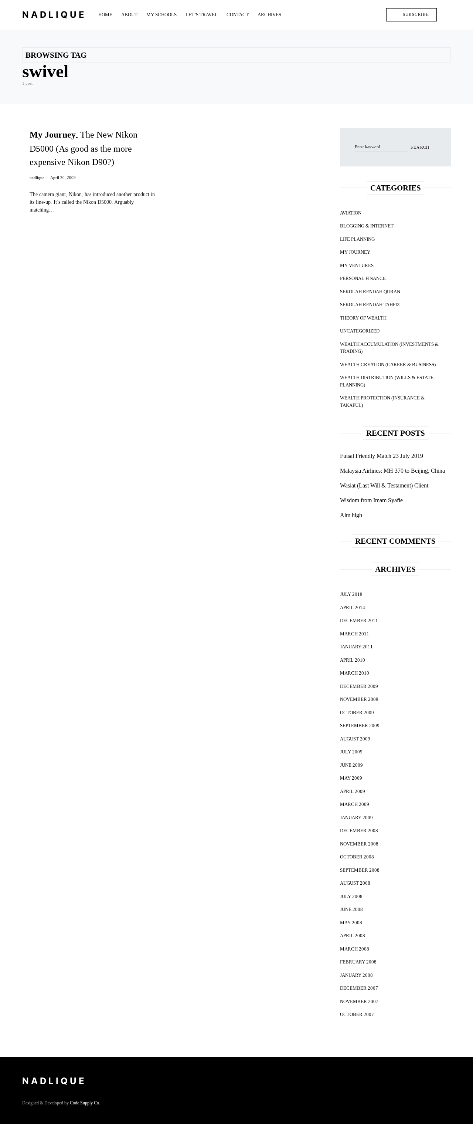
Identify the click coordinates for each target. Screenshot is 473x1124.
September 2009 (360, 725)
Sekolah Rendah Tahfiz (370, 304)
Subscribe (416, 14)
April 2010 (352, 660)
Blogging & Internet (367, 226)
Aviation (350, 213)
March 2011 (354, 634)
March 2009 (354, 804)
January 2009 (356, 817)
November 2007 (359, 1001)
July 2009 (351, 752)
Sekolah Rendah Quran (370, 291)
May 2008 (351, 922)
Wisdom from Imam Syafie (371, 500)
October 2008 (357, 857)
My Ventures (357, 265)
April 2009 (352, 791)
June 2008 (351, 909)
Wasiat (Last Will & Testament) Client (384, 485)
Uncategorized (360, 331)
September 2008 (360, 870)
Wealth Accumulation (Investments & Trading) (389, 347)
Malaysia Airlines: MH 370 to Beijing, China (392, 471)
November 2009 (359, 699)
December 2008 (359, 830)
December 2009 (359, 686)
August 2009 (355, 739)
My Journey (355, 252)
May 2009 (351, 778)
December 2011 (359, 620)
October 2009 (357, 712)
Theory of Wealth (363, 318)
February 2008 (358, 962)
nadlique (37, 177)
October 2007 (357, 1014)
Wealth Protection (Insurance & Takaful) (382, 401)
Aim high (351, 515)
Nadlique (54, 14)
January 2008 (356, 975)
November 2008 (359, 844)
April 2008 (352, 935)
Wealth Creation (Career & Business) (388, 364)
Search (420, 147)
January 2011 (356, 646)
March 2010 (354, 673)
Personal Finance (363, 278)
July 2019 (351, 594)
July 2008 (351, 896)
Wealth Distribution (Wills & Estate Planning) (386, 381)
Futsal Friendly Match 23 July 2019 (381, 456)
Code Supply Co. (85, 1103)
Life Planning (357, 239)
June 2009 (351, 765)
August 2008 (355, 883)
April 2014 (352, 607)
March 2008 (354, 949)
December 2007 (359, 988)
